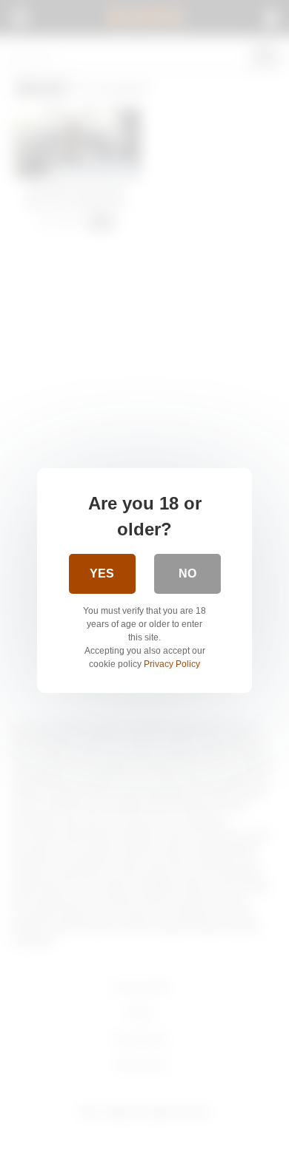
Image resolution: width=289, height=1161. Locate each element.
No (187, 573)
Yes (102, 573)
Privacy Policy (172, 664)
